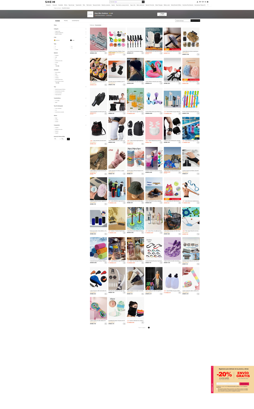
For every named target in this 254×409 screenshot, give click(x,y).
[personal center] (197, 2)
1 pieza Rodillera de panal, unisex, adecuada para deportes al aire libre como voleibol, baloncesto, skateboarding (117, 140)
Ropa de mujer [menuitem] (71, 5)
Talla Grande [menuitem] (89, 5)
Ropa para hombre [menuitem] (96, 5)
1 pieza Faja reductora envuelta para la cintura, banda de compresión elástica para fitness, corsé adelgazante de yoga (117, 111)
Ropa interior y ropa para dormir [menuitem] (122, 5)
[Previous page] (147, 327)
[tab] (57, 20)
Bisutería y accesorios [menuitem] (106, 5)
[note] (172, 49)
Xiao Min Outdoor (101, 13)
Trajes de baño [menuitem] (78, 5)
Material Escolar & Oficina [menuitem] (176, 5)
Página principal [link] (57, 8)
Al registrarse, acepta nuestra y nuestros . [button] (231, 387)
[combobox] (96, 25)
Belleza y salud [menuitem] (167, 5)
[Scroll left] (206, 5)
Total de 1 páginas (141, 327)
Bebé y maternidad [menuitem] (140, 5)
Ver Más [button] (57, 65)
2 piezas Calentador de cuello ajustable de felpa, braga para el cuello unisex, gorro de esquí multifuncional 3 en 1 (135, 320)
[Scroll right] (207, 5)
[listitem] (100, 15)
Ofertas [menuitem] (65, 5)
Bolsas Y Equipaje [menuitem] (158, 5)
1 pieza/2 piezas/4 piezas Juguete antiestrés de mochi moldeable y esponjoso (98, 201)
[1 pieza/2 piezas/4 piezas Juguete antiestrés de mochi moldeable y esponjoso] (98, 188)
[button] (205, 2)
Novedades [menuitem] (60, 5)
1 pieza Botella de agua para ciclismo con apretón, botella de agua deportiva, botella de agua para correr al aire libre (117, 201)
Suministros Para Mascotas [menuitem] (187, 5)
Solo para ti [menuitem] (55, 5)
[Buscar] (143, 2)
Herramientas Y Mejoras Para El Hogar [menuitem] (202, 5)
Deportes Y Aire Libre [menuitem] (150, 5)
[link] (200, 2)
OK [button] (68, 138)
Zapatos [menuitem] (113, 5)
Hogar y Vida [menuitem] (132, 5)
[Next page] (150, 327)
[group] (70, 31)
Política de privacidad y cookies (233, 386)
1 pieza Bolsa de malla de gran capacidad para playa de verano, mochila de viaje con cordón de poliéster (172, 201)
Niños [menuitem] (84, 5)
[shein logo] (50, 1)
